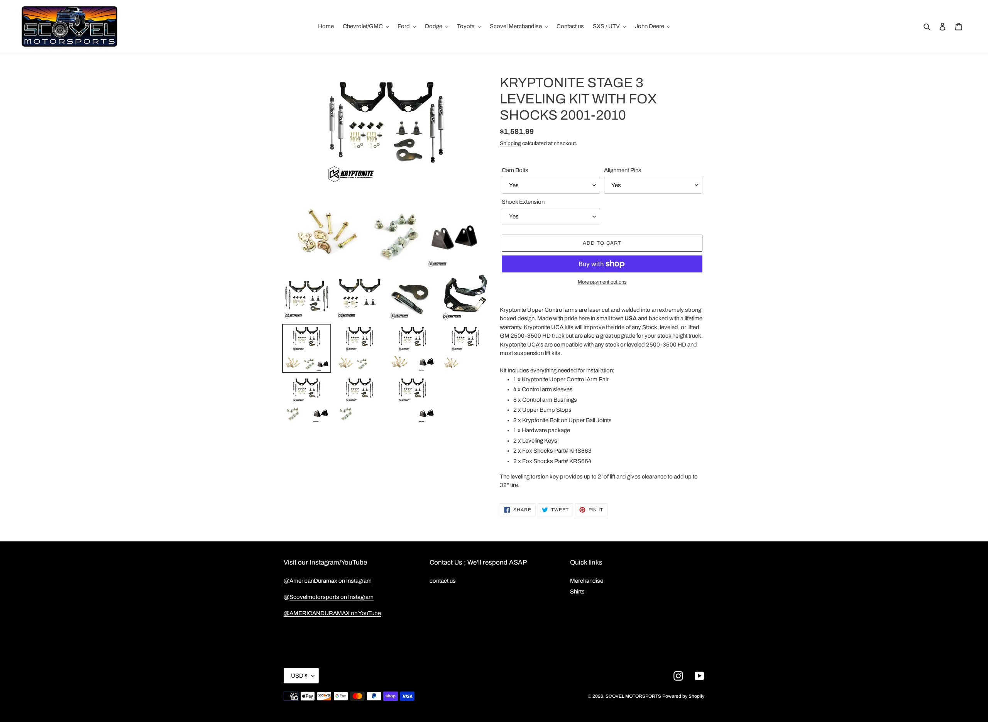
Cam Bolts (515, 170)
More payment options (602, 282)
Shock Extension (523, 202)
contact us (443, 581)
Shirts (577, 591)
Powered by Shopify (683, 696)
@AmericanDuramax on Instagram (328, 581)
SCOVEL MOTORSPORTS (633, 696)
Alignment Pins (622, 170)
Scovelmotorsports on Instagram (331, 597)
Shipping (510, 143)
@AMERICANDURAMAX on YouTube (332, 613)
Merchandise (586, 581)
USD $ (299, 676)
